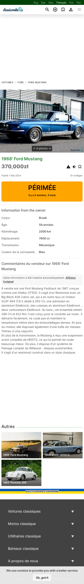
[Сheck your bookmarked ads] (63, 9)
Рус (79, 2)
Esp (43, 2)
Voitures (7, 82)
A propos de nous (23, 561)
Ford (21, 82)
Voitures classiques (24, 511)
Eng (36, 2)
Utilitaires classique (24, 536)
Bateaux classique (23, 548)
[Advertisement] (42, 48)
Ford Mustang (37, 82)
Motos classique (22, 524)
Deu (51, 2)
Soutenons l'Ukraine (42, 491)
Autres (8, 426)
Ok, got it (42, 577)
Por (71, 2)
